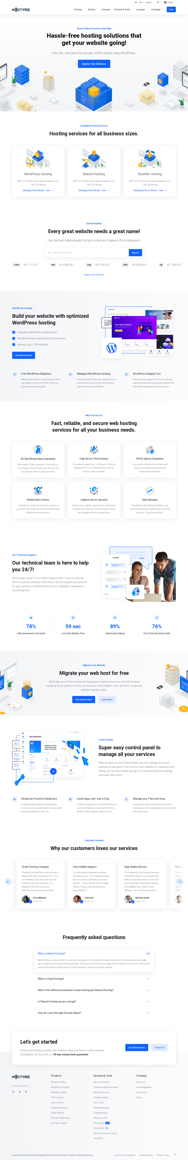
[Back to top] (175, 1154)
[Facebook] (13, 1092)
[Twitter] (19, 1092)
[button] (180, 881)
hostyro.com (37, 901)
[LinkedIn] (26, 1092)
